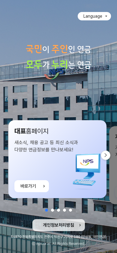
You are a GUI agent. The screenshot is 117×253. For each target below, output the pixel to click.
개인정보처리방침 (58, 225)
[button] (46, 210)
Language (92, 16)
